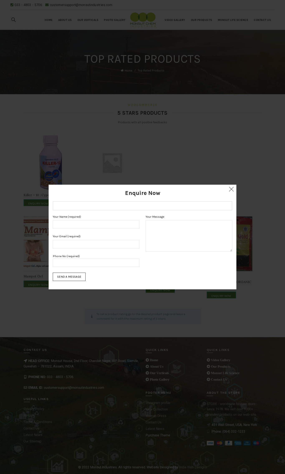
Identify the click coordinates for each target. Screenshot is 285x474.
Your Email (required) (67, 236)
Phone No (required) (66, 256)
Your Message (155, 217)
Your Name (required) (67, 217)
